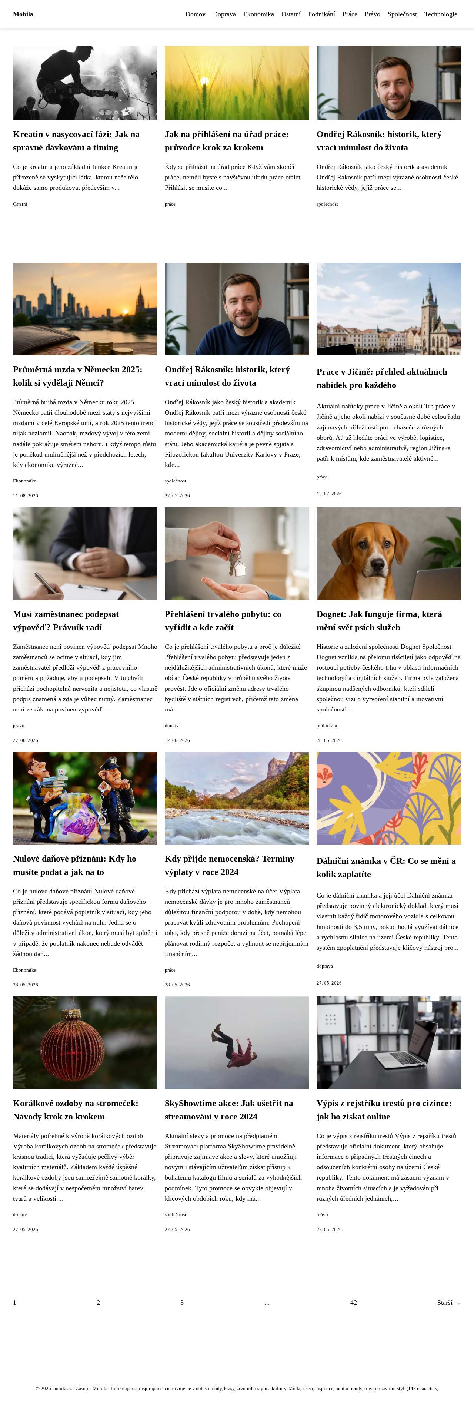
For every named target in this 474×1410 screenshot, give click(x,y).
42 (353, 1302)
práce (170, 204)
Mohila (23, 14)
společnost (327, 204)
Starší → (449, 1302)
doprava (325, 966)
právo (18, 725)
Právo (372, 14)
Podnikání (321, 14)
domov (172, 725)
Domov (196, 14)
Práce (350, 14)
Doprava (224, 14)
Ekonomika (258, 14)
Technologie (440, 14)
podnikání (327, 725)
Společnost (402, 14)
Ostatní (291, 14)
